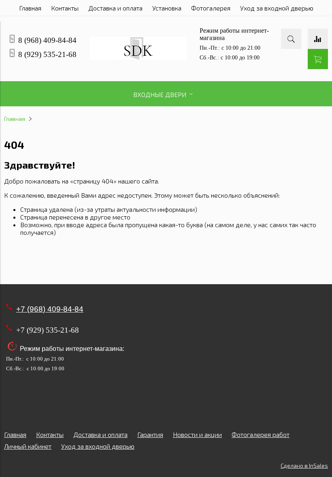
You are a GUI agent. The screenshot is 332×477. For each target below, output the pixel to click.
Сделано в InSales (304, 465)
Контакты (65, 8)
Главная (30, 8)
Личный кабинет (27, 446)
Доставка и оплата (115, 8)
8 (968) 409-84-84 (47, 40)
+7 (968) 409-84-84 (49, 309)
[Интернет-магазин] (138, 57)
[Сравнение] (318, 39)
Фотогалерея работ (260, 434)
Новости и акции (197, 434)
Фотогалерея (210, 8)
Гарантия (150, 434)
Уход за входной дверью (276, 8)
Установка (166, 8)
